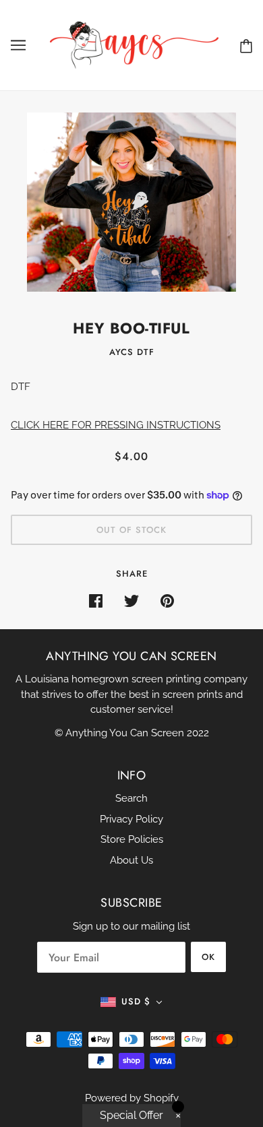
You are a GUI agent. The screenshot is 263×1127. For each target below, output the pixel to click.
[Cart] (246, 45)
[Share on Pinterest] (167, 600)
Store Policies (131, 839)
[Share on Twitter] (131, 600)
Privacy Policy (131, 819)
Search (131, 798)
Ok (208, 957)
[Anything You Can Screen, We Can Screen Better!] (134, 44)
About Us (131, 860)
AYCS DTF (131, 352)
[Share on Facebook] (95, 600)
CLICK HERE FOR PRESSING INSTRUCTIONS (116, 425)
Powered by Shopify (132, 1098)
